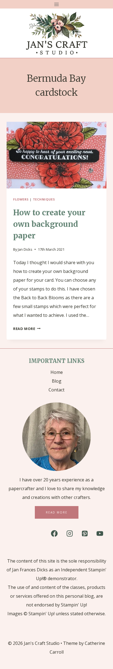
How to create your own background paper (49, 224)
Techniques (44, 199)
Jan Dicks (25, 249)
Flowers (21, 199)
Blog (56, 381)
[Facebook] (54, 533)
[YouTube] (99, 533)
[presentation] (56, 155)
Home (56, 372)
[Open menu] (57, 4)
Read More (27, 328)
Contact (56, 390)
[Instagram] (69, 533)
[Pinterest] (84, 533)
